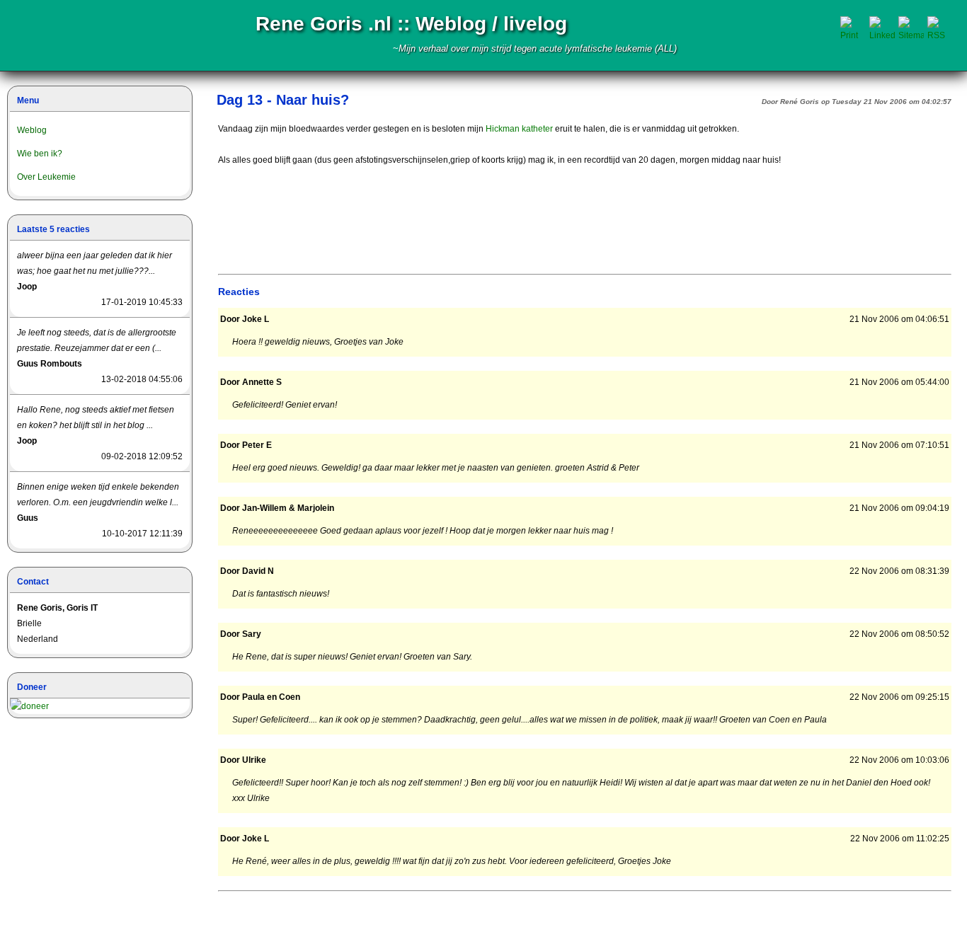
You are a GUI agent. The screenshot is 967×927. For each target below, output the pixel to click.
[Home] (72, 35)
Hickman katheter (519, 129)
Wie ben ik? (39, 154)
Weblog (32, 130)
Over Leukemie (46, 177)
